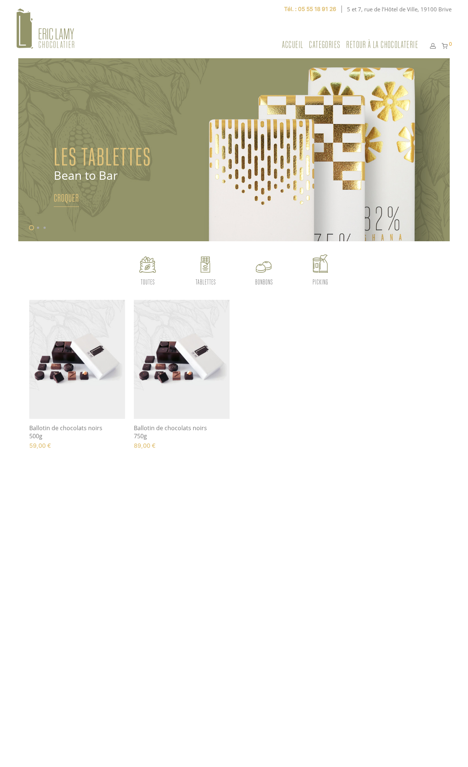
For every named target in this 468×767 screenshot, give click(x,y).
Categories (324, 45)
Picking (320, 282)
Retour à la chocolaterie (382, 45)
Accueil (292, 45)
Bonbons (264, 282)
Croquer (66, 198)
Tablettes (206, 282)
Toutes (148, 282)
